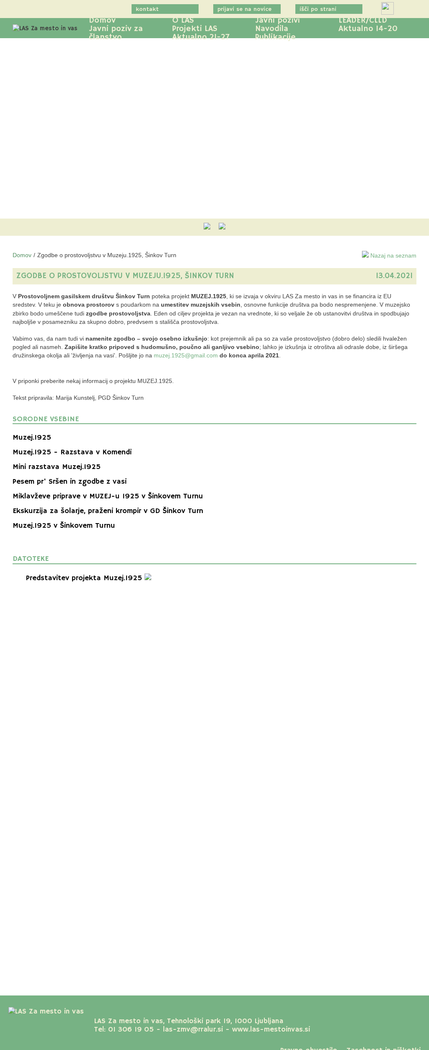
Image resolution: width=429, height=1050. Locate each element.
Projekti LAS (194, 29)
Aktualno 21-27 (201, 37)
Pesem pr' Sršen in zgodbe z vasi (70, 481)
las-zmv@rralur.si (193, 1029)
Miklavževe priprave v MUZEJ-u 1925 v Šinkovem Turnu (108, 496)
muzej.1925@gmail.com (186, 355)
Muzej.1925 (32, 437)
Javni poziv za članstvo (116, 33)
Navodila (271, 29)
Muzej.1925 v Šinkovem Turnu (64, 525)
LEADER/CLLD (363, 20)
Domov (102, 20)
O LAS (183, 20)
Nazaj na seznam (392, 255)
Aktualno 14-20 (368, 29)
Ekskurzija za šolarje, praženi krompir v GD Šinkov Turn (108, 511)
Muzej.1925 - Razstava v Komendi (72, 452)
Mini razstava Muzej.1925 (57, 467)
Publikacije (275, 37)
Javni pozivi (277, 20)
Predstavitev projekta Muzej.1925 (85, 577)
